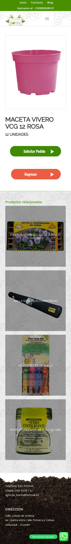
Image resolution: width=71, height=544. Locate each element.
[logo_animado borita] (29, 18)
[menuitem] (23, 3)
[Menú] (47, 18)
